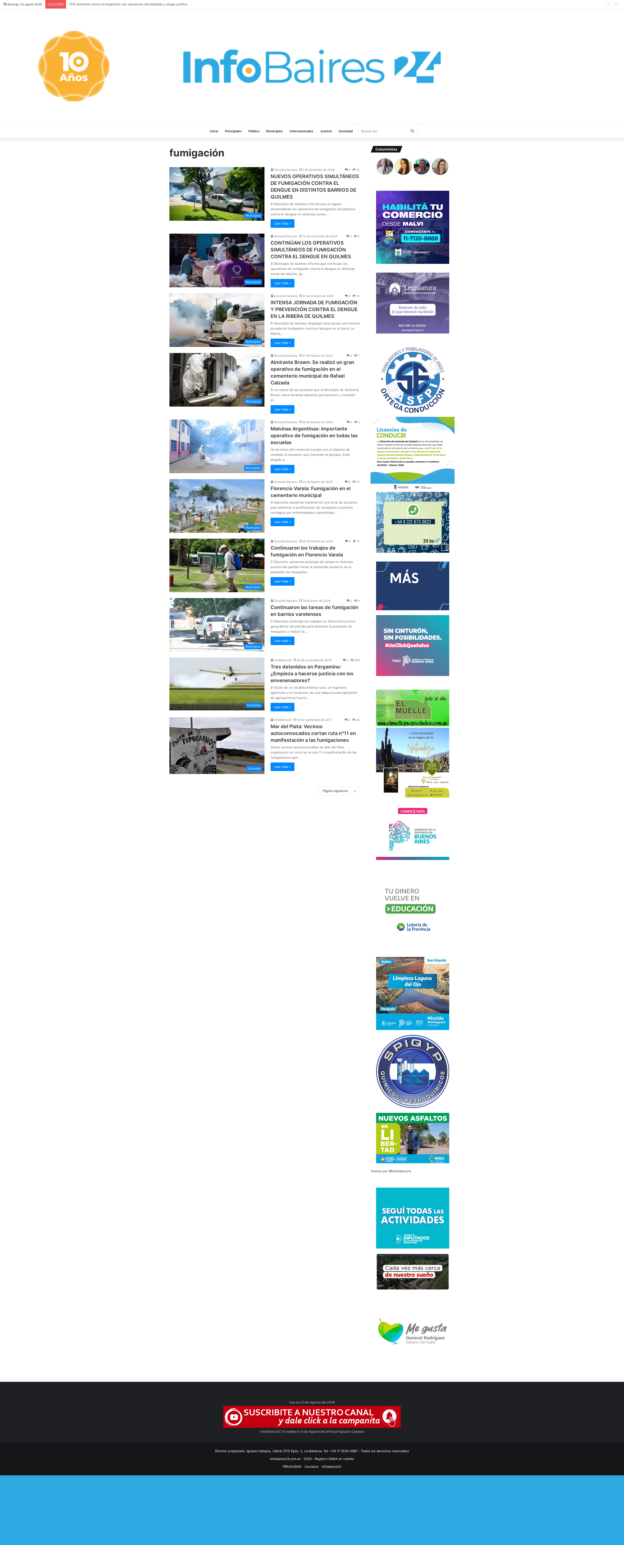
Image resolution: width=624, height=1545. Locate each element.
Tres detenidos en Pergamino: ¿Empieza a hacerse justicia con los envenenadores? (312, 673)
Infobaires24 (331, 1467)
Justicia (326, 131)
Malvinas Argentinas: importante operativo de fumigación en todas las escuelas (314, 435)
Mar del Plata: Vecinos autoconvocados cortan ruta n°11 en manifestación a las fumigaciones (313, 733)
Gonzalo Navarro (285, 170)
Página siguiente (335, 791)
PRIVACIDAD (292, 1467)
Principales (233, 131)
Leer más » (282, 223)
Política (253, 131)
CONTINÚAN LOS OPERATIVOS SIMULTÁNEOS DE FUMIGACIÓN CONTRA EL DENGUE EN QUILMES (311, 249)
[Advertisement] (146, 1509)
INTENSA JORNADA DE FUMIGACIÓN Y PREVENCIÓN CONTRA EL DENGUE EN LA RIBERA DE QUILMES (314, 309)
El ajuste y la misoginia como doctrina (96, 4)
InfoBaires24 (283, 660)
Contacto (312, 1467)
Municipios (274, 131)
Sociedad (346, 131)
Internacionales (301, 131)
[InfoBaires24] (312, 66)
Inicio (214, 131)
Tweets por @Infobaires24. (391, 1171)
